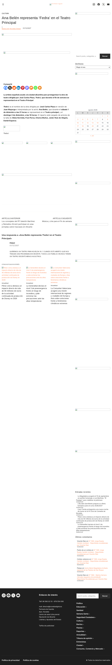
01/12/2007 (14, 245)
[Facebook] (6, 88)
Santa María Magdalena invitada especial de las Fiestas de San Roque (92, 569)
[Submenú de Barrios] (83, 624)
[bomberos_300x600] (91, 300)
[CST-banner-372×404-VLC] (12, 143)
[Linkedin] (18, 88)
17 (78, 126)
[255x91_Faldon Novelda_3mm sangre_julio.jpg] (37, 175)
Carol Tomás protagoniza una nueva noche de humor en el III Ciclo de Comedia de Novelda (92, 511)
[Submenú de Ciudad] (83, 645)
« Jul (92, 136)
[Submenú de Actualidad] (86, 634)
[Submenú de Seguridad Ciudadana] (95, 617)
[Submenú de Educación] (86, 606)
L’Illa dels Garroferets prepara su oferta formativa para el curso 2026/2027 (92, 504)
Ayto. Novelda (44, 612)
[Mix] (31, 88)
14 (97, 123)
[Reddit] (14, 88)
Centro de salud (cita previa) (49, 614)
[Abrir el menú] (3, 4)
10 (78, 123)
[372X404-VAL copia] (61, 143)
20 (93, 126)
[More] (40, 88)
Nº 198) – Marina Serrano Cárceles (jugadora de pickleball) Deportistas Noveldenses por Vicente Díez (92, 577)
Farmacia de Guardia (46, 609)
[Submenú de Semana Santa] (89, 613)
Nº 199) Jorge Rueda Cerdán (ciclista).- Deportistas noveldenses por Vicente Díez (92, 543)
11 (82, 123)
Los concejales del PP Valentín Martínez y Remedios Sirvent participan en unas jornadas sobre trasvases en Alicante (18, 224)
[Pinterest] (23, 88)
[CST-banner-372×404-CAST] (92, 14)
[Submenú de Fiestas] (83, 627)
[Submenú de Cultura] (83, 620)
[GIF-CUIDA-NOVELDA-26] (92, 452)
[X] (10, 88)
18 (83, 126)
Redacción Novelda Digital (11, 29)
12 (87, 123)
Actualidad (5, 283)
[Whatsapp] (35, 88)
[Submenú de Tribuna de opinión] (93, 638)
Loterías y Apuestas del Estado (50, 619)
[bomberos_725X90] (37, 35)
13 (93, 123)
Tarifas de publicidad (46, 626)
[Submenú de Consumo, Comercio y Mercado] (104, 648)
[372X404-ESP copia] (92, 142)
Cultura (5, 13)
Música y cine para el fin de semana (57, 221)
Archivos (79, 64)
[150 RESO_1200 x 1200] (91, 74)
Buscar (105, 56)
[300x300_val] (91, 225)
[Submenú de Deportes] (85, 631)
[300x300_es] (36, 143)
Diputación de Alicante (47, 617)
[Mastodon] (27, 88)
